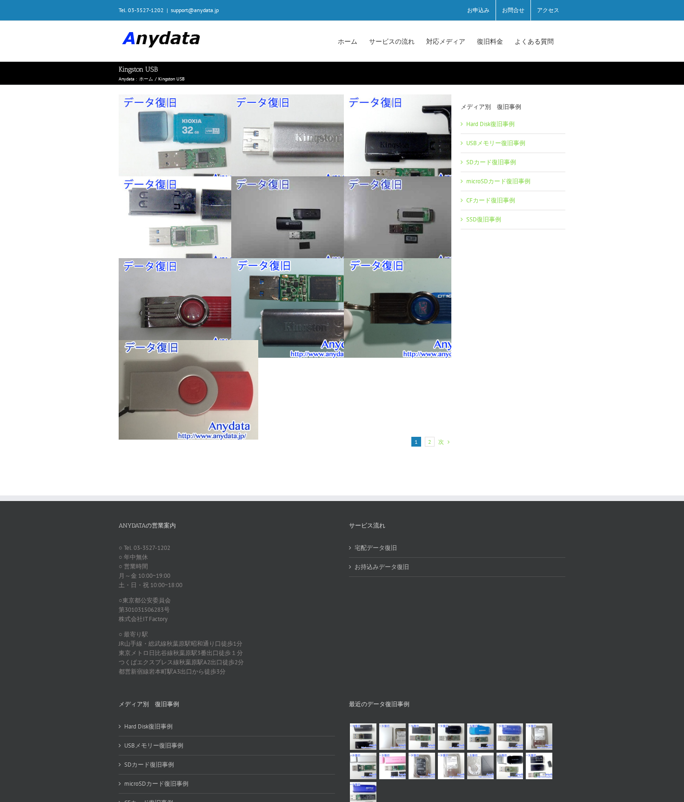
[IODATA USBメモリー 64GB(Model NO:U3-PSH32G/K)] (363, 736)
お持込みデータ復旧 (382, 567)
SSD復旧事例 (483, 219)
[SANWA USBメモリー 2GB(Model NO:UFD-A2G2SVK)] (363, 766)
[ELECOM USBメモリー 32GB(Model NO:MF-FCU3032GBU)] (480, 736)
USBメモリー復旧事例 (495, 143)
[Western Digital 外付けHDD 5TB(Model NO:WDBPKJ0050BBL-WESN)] (480, 766)
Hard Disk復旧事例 (490, 124)
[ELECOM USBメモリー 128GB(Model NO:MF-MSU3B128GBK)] (422, 736)
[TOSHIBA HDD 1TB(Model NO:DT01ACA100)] (539, 736)
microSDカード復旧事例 (498, 181)
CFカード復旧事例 (490, 200)
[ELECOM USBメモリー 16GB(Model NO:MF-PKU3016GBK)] (539, 766)
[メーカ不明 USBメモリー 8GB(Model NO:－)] (392, 766)
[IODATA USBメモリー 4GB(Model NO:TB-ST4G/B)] (509, 736)
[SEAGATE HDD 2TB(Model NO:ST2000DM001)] (422, 766)
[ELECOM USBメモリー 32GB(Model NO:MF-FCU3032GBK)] (509, 766)
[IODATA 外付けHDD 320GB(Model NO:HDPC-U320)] (392, 736)
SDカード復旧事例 (491, 162)
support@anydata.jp (195, 10)
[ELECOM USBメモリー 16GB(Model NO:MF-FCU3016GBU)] (451, 736)
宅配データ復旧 (376, 548)
